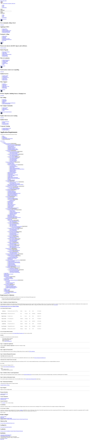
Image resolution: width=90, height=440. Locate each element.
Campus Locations (5, 107)
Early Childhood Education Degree (13, 181)
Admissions (14, 419)
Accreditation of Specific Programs (11, 292)
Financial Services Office (6, 38)
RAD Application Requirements (14, 239)
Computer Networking (11, 263)
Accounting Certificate (11, 163)
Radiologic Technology (11, 238)
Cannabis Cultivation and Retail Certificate (14, 145)
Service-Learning (6, 284)
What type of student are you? (6, 30)
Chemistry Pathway (13, 211)
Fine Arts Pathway (10, 202)
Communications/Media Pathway (13, 198)
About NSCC (4, 99)
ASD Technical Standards (13, 153)
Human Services (8, 189)
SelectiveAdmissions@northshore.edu (40, 357)
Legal (1, 435)
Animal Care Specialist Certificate (13, 154)
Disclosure (8, 435)
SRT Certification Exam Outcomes (15, 247)
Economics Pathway (11, 201)
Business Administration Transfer (13, 164)
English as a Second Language (6, 54)
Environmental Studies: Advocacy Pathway (14, 217)
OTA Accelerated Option (13, 230)
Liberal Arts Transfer (11, 197)
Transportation (8, 266)
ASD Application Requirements (14, 152)
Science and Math (8, 208)
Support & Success (25, 419)
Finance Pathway (12, 167)
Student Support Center (5, 86)
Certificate (21, 410)
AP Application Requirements (16, 227)
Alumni (3, 110)
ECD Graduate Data (13, 182)
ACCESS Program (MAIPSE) (8, 278)
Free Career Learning (5, 123)
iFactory (6, 438)
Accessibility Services (5, 77)
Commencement (6, 279)
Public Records (4, 435)
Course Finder (4, 52)
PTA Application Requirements (14, 232)
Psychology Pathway (11, 205)
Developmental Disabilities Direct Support (14, 193)
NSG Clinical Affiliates (13, 225)
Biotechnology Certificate (11, 215)
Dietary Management (11, 146)
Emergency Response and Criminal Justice (12, 186)
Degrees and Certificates (5, 51)
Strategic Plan (4, 101)
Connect (5, 416)
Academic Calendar (5, 60)
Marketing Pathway (13, 171)
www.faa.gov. (56, 304)
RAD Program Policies (13, 241)
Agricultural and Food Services (10, 144)
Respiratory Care (10, 242)
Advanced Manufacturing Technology (13, 254)
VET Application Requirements (14, 157)
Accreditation (4, 62)
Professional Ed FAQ (5, 124)
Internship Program (7, 276)
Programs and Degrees (7, 143)
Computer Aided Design (11, 255)
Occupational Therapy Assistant (12, 228)
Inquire (3, 15)
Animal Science (8, 150)
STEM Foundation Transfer (12, 209)
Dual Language (10, 199)
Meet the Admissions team (6, 31)
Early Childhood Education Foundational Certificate (15, 184)
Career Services (4, 78)
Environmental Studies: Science (12, 216)
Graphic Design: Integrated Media (13, 174)
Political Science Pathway (12, 204)
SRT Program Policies (13, 246)
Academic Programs (10, 419)
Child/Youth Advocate (11, 190)
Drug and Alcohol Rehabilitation (13, 194)
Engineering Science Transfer (12, 258)
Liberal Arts (8, 196)
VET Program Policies (13, 159)
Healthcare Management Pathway (15, 168)
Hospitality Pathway (13, 169)
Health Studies (10, 219)
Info (3, 416)
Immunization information (6, 32)
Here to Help (4, 40)
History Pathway (10, 203)
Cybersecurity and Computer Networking (14, 262)
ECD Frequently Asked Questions (15, 183)
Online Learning (4, 53)
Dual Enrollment (6, 274)
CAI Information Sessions (13, 256)
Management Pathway (13, 170)
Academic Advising (5, 75)
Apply (3, 14)
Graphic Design (10, 176)
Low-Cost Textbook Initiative (10, 282)
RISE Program (4, 87)
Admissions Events (3, 399)
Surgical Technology (11, 244)
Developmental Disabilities (12, 192)
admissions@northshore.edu (4, 398)
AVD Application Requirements (14, 270)
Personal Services (8, 248)
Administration (4, 100)
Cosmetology (10, 249)
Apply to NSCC (4, 28)
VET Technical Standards (13, 158)
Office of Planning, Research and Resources (8, 102)
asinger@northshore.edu (27, 374)
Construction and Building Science (15, 212)
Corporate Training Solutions (6, 128)
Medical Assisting (10, 220)
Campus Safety (4, 108)
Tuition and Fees (4, 36)
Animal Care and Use (13, 161)
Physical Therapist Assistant (12, 231)
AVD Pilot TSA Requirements (14, 271)
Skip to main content (3, 0)
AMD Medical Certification (14, 268)
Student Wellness (4, 84)
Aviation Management (11, 267)
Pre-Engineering (10, 259)
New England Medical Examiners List (18, 333)
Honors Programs (4, 55)
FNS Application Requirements (14, 252)
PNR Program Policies (13, 237)
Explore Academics (3, 47)
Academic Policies (5, 61)
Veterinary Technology (11, 156)
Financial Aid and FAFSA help (6, 39)
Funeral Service (10, 251)
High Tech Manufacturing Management (14, 178)
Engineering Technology (13, 213)
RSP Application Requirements (14, 243)
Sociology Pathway (11, 206)
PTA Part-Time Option (13, 235)
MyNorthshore (4, 17)
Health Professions (9, 218)
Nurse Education (10, 222)
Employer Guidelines (9, 277)
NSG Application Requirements (14, 223)
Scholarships (4, 37)
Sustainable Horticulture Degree (12, 148)
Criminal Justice (10, 187)
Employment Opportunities (6, 103)
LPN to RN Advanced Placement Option (16, 226)
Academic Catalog (5, 63)
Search (1, 11)
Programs (3, 122)
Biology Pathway (12, 210)
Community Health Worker (12, 191)
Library (3, 64)
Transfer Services (4, 76)
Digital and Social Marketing (12, 172)
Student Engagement (5, 109)
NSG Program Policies (13, 224)
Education (7, 180)
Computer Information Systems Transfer (14, 261)
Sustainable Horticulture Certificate (13, 149)
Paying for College (19, 419)
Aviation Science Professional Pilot (7, 138)
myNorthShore (4, 7)
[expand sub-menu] (1, 20)
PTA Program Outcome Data (14, 234)
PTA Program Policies (13, 233)
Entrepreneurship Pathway (14, 166)
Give (3, 6)
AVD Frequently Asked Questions (15, 272)
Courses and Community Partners (11, 286)
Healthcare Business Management (13, 177)
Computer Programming (11, 264)
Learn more (2, 24)
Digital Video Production (11, 173)
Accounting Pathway (13, 165)
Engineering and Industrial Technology (12, 253)
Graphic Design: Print (11, 175)
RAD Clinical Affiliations (13, 240)
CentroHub (4, 83)
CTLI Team (8, 281)
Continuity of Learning (9, 283)
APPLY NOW (2, 347)
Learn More (2, 95)
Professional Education (5, 121)
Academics (4, 136)
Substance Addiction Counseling (13, 195)
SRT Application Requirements (14, 245)
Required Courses (12, 200)
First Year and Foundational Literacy (13, 207)
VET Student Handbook (13, 160)
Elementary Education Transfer (12, 185)
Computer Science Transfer (12, 265)
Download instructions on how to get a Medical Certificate (9, 306)
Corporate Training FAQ (6, 129)
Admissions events (5, 29)
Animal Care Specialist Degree (12, 151)
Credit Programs (4, 137)
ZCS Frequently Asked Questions (15, 250)
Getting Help (4, 85)
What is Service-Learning (10, 285)
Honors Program (6, 275)
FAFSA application (32, 351)
